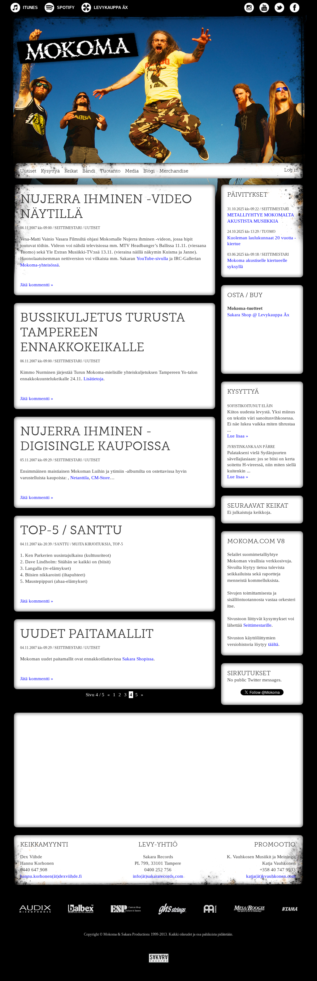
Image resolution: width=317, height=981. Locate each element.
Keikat (71, 171)
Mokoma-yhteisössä (39, 264)
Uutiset (28, 171)
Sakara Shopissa (138, 658)
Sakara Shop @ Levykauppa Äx (258, 314)
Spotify (66, 7)
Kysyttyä (50, 171)
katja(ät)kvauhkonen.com (271, 876)
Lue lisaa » (237, 435)
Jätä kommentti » (36, 284)
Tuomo (269, 231)
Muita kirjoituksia (91, 544)
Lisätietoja (93, 378)
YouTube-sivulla (152, 258)
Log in (291, 170)
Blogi (149, 171)
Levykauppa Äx (111, 7)
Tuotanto (110, 171)
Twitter (279, 7)
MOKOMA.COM (158, 87)
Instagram (249, 7)
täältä (273, 644)
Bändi (88, 171)
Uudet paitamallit (87, 634)
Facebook (294, 7)
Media (132, 171)
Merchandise (173, 171)
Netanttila (79, 477)
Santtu (61, 544)
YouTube (264, 7)
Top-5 (118, 544)
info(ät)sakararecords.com (158, 876)
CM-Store (100, 477)
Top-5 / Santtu (71, 531)
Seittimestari (68, 228)
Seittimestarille (257, 625)
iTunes (30, 7)
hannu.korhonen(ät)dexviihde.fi (51, 876)
